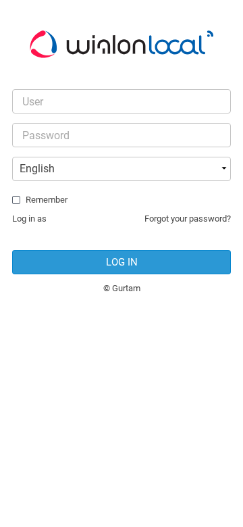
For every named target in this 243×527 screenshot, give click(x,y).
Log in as (29, 219)
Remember (47, 200)
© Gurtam (121, 288)
